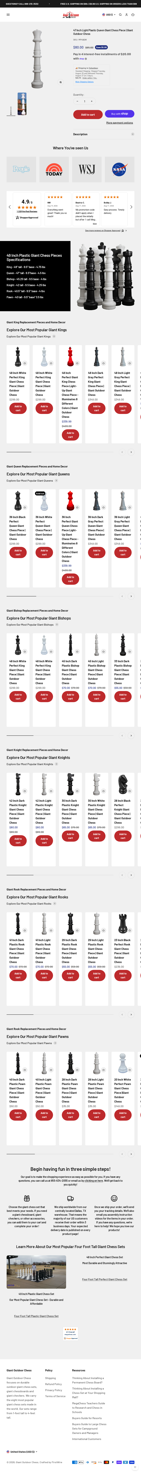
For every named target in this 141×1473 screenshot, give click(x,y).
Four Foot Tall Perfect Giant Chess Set (104, 1279)
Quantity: (78, 94)
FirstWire (56, 1462)
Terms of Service (55, 1396)
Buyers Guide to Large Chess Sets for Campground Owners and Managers (89, 1428)
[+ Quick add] (24, 363)
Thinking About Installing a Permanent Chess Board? (88, 1380)
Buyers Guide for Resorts (87, 1418)
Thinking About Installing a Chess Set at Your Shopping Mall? (88, 1393)
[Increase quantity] (92, 101)
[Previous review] (10, 207)
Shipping (50, 1378)
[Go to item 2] (22, 104)
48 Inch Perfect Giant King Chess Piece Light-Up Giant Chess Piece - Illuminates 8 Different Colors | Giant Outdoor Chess (70, 394)
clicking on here (94, 1180)
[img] (27, 207)
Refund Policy (53, 1384)
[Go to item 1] (11, 111)
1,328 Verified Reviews (27, 211)
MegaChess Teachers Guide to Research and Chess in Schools (88, 1408)
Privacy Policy (53, 1390)
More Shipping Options (84, 82)
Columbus (93, 68)
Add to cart (18, 408)
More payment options (119, 122)
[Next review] (131, 207)
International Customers (86, 1438)
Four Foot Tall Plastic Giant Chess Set (36, 1316)
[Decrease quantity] (77, 101)
